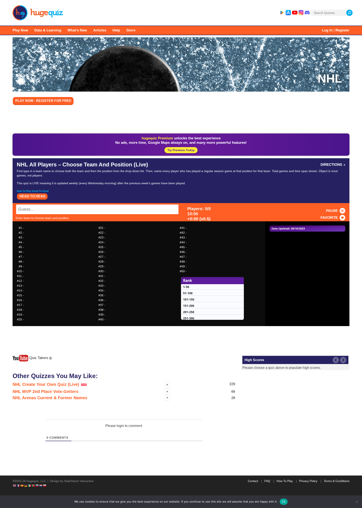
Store (130, 30)
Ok (284, 501)
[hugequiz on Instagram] (301, 13)
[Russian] (37, 485)
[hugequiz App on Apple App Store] (288, 13)
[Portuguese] (33, 485)
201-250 (188, 312)
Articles (99, 30)
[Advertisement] (181, 120)
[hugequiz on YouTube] (294, 13)
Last (336, 360)
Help (116, 30)
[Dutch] (41, 485)
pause (332, 211)
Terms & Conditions (336, 481)
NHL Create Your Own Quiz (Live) (46, 384)
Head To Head (32, 196)
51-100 (188, 293)
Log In (327, 30)
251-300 (188, 318)
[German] (26, 485)
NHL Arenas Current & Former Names (50, 397)
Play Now (20, 30)
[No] (357, 502)
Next (343, 360)
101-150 (188, 299)
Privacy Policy (308, 481)
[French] (18, 485)
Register (342, 30)
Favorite (329, 218)
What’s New (77, 30)
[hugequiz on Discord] (307, 13)
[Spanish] (22, 485)
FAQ (267, 481)
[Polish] (45, 485)
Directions (331, 165)
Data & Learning (47, 30)
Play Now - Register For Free (43, 100)
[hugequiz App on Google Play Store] (281, 13)
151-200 (188, 306)
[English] (15, 485)
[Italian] (30, 485)
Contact (253, 481)
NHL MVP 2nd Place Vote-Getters (45, 391)
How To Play (285, 481)
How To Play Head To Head (32, 191)
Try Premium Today (181, 150)
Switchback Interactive (79, 481)
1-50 (186, 287)
